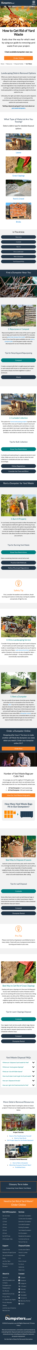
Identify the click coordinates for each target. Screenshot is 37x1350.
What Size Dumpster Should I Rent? (20, 1165)
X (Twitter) (23, 1286)
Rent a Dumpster (18, 256)
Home (2, 64)
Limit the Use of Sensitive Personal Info (9, 1309)
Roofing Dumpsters (23, 1227)
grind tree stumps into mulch (16, 337)
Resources (9, 64)
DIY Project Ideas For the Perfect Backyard (20, 1140)
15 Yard (5, 1224)
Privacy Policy (6, 1296)
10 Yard (5, 1218)
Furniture (21, 1264)
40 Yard (5, 1233)
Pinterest (23, 1289)
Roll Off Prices (6, 1236)
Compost (18, 360)
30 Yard (5, 1230)
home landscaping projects (18, 421)
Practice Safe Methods (18, 563)
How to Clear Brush (20, 1138)
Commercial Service (23, 1239)
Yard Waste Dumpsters (24, 1230)
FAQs (4, 1258)
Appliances (21, 1267)
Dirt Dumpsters (22, 1233)
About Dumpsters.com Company (9, 1281)
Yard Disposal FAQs (18, 261)
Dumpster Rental (18, 913)
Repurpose (19, 237)
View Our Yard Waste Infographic (18, 795)
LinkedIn (23, 1277)
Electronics (21, 1270)
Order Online (18, 58)
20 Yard (5, 1227)
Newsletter (24, 1295)
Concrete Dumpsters (24, 1224)
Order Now (18, 749)
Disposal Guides (18, 64)
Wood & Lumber (23, 1252)
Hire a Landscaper (18, 251)
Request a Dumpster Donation (8, 1265)
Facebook (23, 1280)
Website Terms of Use (8, 1293)
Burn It (18, 247)
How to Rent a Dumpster (20, 1163)
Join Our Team (6, 1261)
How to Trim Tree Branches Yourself (20, 1136)
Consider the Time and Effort (18, 471)
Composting (10, 1188)
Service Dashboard (8, 1255)
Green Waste (19, 1188)
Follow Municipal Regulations (18, 568)
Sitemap (5, 1305)
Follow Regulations (18, 466)
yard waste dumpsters (18, 108)
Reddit (22, 1303)
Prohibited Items (20, 1167)
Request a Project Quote (9, 1252)
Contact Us (24, 1298)
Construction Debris (24, 1249)
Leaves (18, 152)
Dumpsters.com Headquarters (7, 1287)
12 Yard (5, 1221)
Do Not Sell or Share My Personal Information (18, 1339)
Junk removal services (22, 650)
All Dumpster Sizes (7, 1239)
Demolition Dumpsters (24, 1221)
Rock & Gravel (18, 199)
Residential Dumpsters (24, 1236)
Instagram (23, 1283)
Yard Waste (29, 64)
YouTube (23, 1292)
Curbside (18, 242)
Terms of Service (22, 1242)
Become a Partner (25, 1301)
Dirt (10, 704)
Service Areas (6, 1215)
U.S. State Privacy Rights (9, 1299)
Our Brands (6, 1291)
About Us (5, 1277)
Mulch (18, 377)
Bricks (18, 222)
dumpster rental (26, 713)
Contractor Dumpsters (24, 1215)
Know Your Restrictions (18, 449)
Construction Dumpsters (25, 1218)
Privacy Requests (7, 1302)
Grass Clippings (18, 176)
